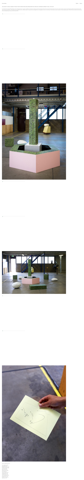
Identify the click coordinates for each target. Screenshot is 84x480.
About (81, 3)
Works (77, 3)
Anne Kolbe (4, 3)
